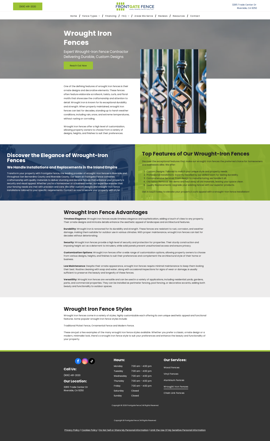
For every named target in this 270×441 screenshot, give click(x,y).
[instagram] (85, 361)
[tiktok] (92, 361)
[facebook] (78, 361)
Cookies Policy (89, 430)
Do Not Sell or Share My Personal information (123, 430)
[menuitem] (74, 16)
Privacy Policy (72, 430)
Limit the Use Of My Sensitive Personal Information (178, 430)
